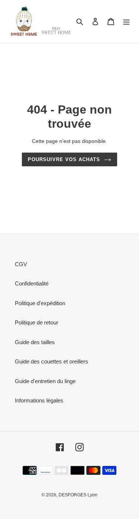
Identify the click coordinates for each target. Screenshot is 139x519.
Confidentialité (32, 283)
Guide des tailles (35, 342)
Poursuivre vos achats (64, 159)
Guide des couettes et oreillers (51, 361)
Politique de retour (36, 322)
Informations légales (39, 400)
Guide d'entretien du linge (45, 381)
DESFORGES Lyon (78, 494)
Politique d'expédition (40, 303)
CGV (21, 264)
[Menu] (126, 21)
